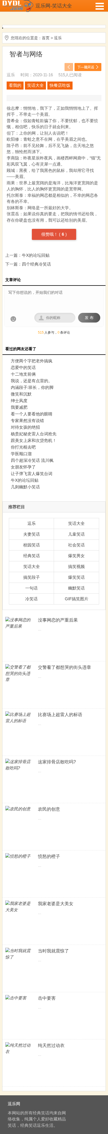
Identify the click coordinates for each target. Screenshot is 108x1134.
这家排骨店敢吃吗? (57, 762)
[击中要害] (18, 998)
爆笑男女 (76, 555)
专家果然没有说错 (27, 420)
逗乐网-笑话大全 (53, 6)
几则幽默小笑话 (25, 486)
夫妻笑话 (31, 534)
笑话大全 (35, 85)
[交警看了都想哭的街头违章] (18, 673)
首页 (46, 38)
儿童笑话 (76, 534)
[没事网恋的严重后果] (18, 623)
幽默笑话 (76, 588)
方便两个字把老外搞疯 (31, 360)
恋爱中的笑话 (23, 367)
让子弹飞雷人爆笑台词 (31, 473)
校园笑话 (31, 545)
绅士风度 (19, 400)
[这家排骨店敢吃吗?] (18, 765)
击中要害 (47, 998)
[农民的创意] (18, 809)
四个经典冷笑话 (36, 264)
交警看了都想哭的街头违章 (64, 667)
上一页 (69, 67)
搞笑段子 (31, 577)
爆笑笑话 (76, 577)
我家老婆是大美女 (55, 903)
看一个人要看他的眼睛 (31, 414)
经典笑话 (31, 555)
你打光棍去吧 (23, 447)
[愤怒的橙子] (18, 856)
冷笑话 (31, 598)
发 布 (89, 318)
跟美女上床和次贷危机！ (33, 440)
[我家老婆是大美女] (18, 906)
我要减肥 (19, 407)
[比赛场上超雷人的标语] (18, 717)
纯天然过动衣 (51, 1045)
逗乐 (58, 38)
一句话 (31, 588)
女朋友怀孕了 (23, 467)
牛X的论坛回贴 (36, 255)
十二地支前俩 (23, 374)
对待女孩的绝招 (25, 427)
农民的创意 (49, 809)
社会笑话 (76, 545)
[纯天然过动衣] (18, 1048)
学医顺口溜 (21, 453)
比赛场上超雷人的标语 (60, 714)
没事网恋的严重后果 (58, 620)
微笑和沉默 (21, 394)
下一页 (87, 67)
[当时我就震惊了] (18, 954)
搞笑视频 (76, 566)
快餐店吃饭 (60, 85)
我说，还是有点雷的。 (31, 380)
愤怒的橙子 (49, 856)
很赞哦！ (50, 234)
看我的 (15, 85)
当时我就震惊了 (53, 951)
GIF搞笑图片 (76, 598)
